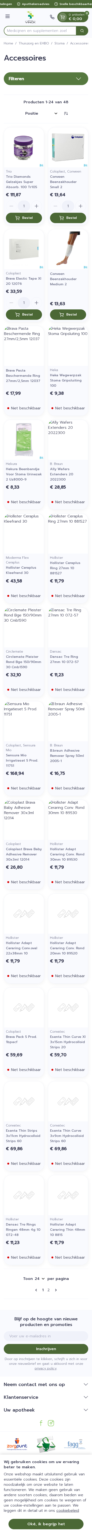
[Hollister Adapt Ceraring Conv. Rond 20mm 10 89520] (68, 914)
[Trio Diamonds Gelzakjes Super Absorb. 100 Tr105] (24, 147)
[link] (37, 1290)
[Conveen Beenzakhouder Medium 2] (68, 249)
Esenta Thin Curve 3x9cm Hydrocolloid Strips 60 (67, 1136)
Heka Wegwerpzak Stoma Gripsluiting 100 (66, 380)
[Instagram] (50, 1423)
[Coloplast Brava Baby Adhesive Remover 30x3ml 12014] (24, 820)
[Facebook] (41, 1423)
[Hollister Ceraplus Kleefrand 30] (24, 534)
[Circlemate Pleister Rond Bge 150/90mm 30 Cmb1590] (24, 627)
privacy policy (46, 1368)
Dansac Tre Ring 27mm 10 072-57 (64, 659)
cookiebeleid (67, 1510)
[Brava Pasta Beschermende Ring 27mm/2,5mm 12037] (24, 346)
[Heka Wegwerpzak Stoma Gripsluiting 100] (68, 346)
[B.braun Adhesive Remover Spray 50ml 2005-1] (68, 721)
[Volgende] (55, 1290)
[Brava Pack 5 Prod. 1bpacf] (24, 1007)
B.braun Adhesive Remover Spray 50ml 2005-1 (67, 755)
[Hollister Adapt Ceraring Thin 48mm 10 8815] (68, 1195)
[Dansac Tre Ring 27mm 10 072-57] (68, 627)
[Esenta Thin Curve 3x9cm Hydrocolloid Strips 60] (68, 1101)
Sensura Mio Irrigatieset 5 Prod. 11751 (22, 760)
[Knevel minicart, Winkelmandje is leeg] (62, 17)
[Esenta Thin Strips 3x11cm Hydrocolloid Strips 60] (24, 1101)
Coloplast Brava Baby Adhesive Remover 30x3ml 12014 (24, 854)
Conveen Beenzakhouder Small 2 (63, 182)
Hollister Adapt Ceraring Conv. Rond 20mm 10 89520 (67, 948)
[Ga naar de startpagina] (30, 17)
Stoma (59, 43)
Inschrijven (46, 1349)
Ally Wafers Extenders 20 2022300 (61, 474)
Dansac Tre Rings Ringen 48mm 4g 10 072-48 (23, 1229)
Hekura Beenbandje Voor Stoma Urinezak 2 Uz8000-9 (24, 474)
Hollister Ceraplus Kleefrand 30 (21, 570)
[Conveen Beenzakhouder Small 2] (68, 147)
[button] (46, 78)
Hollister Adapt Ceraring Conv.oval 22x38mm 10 (21, 948)
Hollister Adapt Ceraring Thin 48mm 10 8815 (67, 1229)
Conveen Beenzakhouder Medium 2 (63, 279)
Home (8, 43)
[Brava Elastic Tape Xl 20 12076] (24, 249)
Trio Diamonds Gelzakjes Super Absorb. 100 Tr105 (21, 182)
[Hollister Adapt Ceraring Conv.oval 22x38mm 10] (24, 914)
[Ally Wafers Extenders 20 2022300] (68, 440)
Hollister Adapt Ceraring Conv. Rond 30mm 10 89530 (67, 854)
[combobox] (40, 30)
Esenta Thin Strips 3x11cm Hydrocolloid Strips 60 (23, 1136)
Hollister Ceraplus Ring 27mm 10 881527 (65, 568)
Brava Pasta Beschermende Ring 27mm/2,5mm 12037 (23, 375)
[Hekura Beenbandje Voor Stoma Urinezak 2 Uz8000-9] (24, 440)
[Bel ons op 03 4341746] (52, 17)
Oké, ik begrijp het (46, 1524)
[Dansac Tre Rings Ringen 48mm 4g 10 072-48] (24, 1195)
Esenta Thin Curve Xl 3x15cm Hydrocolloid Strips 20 (68, 1042)
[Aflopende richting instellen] (66, 113)
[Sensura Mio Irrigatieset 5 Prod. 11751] (24, 721)
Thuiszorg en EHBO (34, 43)
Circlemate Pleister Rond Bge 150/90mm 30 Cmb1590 (23, 662)
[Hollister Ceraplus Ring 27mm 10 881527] (68, 534)
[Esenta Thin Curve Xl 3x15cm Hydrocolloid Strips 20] (68, 1007)
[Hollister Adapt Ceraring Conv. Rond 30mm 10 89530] (68, 820)
